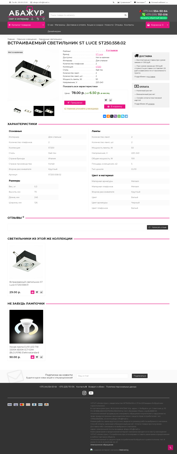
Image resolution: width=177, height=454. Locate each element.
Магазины (60, 25)
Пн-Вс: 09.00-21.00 (19, 2)
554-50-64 (155, 11)
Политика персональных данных (121, 387)
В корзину (116, 106)
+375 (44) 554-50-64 (48, 387)
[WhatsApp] (119, 116)
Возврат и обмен (96, 387)
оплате (151, 104)
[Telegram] (126, 116)
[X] (111, 116)
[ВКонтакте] (104, 116)
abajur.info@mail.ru (41, 2)
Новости (109, 25)
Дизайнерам (54, 31)
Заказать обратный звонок (154, 18)
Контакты (129, 25)
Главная (11, 39)
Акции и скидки (95, 25)
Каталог (21, 25)
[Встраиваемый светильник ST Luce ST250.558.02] (17, 111)
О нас (51, 25)
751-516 (157, 14)
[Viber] (115, 116)
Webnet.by (124, 450)
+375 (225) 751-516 (66, 387)
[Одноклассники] (108, 116)
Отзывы (119, 25)
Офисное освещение (27, 39)
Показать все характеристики (80, 87)
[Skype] (122, 116)
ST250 (98, 67)
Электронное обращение (101, 445)
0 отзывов (112, 51)
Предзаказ (76, 102)
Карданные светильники (50, 39)
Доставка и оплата (76, 25)
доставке (151, 77)
